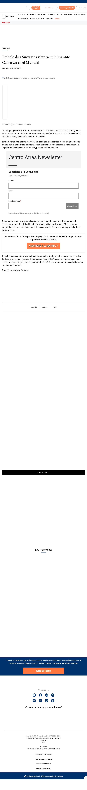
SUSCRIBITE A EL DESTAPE (42, 246)
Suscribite (43, 670)
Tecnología (23, 19)
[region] (43, 39)
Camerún (34, 307)
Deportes (68, 14)
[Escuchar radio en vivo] (49, 8)
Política (21, 14)
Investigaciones (37, 19)
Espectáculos (79, 14)
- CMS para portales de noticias (46, 776)
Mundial (44, 307)
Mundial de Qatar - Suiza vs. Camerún (16, 124)
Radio (57, 19)
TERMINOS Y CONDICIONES (43, 754)
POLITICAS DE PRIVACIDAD (43, 759)
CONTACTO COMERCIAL (43, 764)
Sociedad (41, 14)
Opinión (49, 19)
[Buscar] (28, 8)
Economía (31, 14)
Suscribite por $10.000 (67, 8)
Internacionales (55, 14)
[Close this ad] (85, 777)
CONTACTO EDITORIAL (43, 768)
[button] (5, 88)
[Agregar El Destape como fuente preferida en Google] (43, 72)
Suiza (54, 307)
